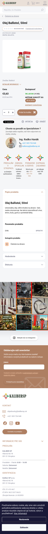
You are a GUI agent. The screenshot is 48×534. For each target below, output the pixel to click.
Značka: (8, 35)
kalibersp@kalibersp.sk (31, 146)
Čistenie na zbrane (18, 244)
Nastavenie (24, 519)
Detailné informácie (10, 84)
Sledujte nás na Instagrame (26, 338)
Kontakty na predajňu (15, 432)
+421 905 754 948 (29, 143)
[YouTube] (17, 423)
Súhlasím (24, 527)
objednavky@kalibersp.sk (17, 411)
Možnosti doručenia (33, 105)
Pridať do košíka (25, 112)
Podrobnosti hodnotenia (34, 29)
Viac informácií (20, 513)
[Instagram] (11, 423)
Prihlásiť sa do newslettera (15, 382)
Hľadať (42, 10)
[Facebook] (4, 423)
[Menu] (45, 3)
